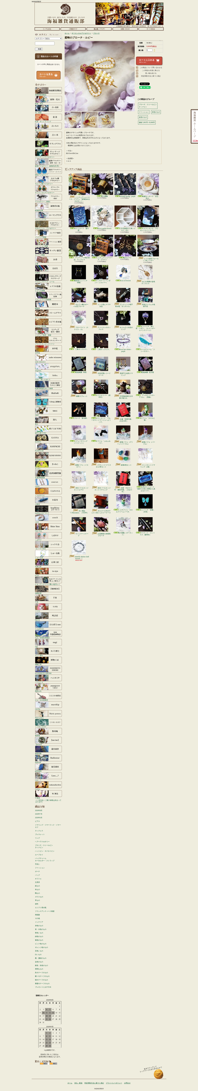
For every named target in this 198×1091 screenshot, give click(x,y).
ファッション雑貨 (41, 246)
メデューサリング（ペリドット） (80, 442)
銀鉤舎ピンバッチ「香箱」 (80, 281)
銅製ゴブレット (82, 396)
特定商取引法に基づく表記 (151, 76)
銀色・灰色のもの (41, 965)
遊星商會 (38, 753)
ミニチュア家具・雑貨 (43, 335)
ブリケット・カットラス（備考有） (147, 534)
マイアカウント (47, 34)
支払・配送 (78, 1083)
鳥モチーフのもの (41, 973)
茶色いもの (39, 951)
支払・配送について (73, 29)
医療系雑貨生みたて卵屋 (44, 388)
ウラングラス (40, 148)
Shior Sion (38, 531)
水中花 (37, 353)
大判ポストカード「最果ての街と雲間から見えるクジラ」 (145, 489)
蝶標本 (37, 308)
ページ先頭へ (158, 1075)
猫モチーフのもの (41, 980)
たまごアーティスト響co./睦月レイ (47, 584)
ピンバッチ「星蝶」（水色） (147, 511)
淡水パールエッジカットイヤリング (103, 489)
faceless (37, 789)
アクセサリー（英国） (43, 201)
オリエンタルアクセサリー (44, 193)
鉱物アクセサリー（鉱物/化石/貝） (47, 166)
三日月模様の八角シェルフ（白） (127, 229)
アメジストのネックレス (104, 328)
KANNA (38, 442)
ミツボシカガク (40, 727)
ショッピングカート (151, 29)
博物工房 (38, 664)
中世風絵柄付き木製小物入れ (126, 397)
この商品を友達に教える (151, 70)
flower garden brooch (104, 228)
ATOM (53, 1064)
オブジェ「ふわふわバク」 (103, 442)
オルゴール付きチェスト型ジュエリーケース (101, 512)
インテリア (39, 922)
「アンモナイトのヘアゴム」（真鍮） (147, 396)
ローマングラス (40, 219)
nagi (36, 646)
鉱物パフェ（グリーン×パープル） (125, 443)
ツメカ (37, 611)
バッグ (37, 875)
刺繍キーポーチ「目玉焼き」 (150, 197)
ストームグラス (40, 317)
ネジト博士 (39, 655)
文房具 (37, 273)
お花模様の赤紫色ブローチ (104, 535)
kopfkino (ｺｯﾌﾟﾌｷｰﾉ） (42, 513)
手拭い (37, 864)
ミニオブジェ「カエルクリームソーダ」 (124, 511)
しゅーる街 (39, 557)
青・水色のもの (40, 929)
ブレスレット (40, 834)
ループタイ (39, 855)
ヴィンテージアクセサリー (44, 157)
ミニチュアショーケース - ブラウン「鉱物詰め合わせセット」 (79, 199)
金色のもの (39, 962)
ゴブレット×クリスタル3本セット (103, 466)
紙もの (37, 886)
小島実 (37, 504)
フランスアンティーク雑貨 (44, 911)
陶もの (37, 893)
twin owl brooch (125, 281)
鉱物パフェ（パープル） (148, 443)
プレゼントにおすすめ (43, 987)
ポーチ (37, 871)
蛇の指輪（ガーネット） (125, 534)
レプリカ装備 (40, 290)
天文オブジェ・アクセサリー (45, 228)
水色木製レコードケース (104, 374)
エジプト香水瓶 (40, 326)
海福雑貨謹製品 (40, 95)
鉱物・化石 (39, 104)
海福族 (37, 915)
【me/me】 (38, 744)
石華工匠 (38, 566)
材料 (36, 904)
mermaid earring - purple (127, 196)
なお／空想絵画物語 (42, 638)
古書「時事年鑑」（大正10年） (125, 420)
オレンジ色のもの (41, 947)
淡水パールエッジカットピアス (81, 489)
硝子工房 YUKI (40, 433)
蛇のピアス (127, 258)
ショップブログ (99, 29)
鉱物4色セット (126, 465)
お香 (36, 264)
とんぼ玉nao (39, 629)
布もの (37, 889)
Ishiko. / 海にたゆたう (42, 379)
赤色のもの (39, 926)
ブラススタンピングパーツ (44, 344)
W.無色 (37, 798)
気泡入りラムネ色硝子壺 (148, 305)
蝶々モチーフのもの (42, 976)
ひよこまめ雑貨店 (41, 700)
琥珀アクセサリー (41, 175)
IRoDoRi (38, 397)
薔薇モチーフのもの (42, 983)
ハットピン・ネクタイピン (44, 851)
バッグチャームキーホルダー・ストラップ (44, 859)
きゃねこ (38, 468)
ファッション (40, 868)
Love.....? (38, 780)
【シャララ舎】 (40, 549)
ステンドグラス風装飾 (43, 299)
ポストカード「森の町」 (81, 229)
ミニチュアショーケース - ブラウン (104, 259)
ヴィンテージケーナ (81, 535)
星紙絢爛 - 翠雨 (80, 372)
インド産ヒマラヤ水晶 (104, 305)
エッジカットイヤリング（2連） (147, 466)
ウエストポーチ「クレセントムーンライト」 (149, 229)
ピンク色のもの (40, 944)
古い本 (37, 139)
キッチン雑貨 (40, 255)
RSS (44, 1064)
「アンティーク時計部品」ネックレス (82, 259)
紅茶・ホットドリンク (43, 121)
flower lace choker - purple (125, 350)
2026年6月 (38, 818)
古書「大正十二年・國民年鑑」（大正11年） (123, 490)
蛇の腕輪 (104, 196)
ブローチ (96, 33)
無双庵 (37, 735)
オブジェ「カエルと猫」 (147, 419)
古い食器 (38, 112)
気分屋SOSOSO (40, 460)
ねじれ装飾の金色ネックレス (148, 282)
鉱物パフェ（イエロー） (81, 466)
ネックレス (39, 831)
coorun (37, 486)
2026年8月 (38, 810)
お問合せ (125, 29)
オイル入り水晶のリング (126, 328)
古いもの (38, 130)
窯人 (36, 424)
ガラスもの (39, 897)
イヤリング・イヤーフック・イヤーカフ (48, 826)
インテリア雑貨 (40, 237)
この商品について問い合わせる (151, 68)
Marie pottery (39, 718)
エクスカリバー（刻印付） (103, 396)
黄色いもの (39, 933)
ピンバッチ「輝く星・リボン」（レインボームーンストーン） (145, 328)
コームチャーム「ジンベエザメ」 (147, 350)
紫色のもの (39, 940)
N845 (37, 415)
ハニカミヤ (39, 682)
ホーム (47, 29)
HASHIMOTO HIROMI (43, 673)
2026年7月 (38, 814)
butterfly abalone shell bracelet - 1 (82, 558)
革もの (37, 900)
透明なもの (39, 969)
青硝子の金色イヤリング (126, 374)
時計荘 (37, 620)
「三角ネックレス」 (81, 349)
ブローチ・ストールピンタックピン (44, 846)
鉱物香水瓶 (39, 210)
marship (37, 709)
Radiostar (38, 762)
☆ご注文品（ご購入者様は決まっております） (48, 801)
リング (37, 838)
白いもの (38, 954)
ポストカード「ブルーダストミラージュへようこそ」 (101, 420)
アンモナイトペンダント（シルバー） (102, 281)
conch (37, 522)
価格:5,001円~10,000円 (147, 122)
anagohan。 (39, 371)
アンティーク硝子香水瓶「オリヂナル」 (124, 305)
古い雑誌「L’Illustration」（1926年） (79, 512)
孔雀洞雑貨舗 (40, 477)
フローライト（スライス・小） (81, 328)
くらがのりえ (40, 495)
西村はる (38, 691)
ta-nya (37, 575)
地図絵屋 (38, 593)
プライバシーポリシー (114, 1083)
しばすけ (38, 540)
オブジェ (38, 879)
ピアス (37, 821)
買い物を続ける (151, 73)
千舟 (36, 602)
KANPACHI (39, 451)
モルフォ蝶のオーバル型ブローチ (80, 305)
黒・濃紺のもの (40, 958)
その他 (37, 918)
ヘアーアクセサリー (42, 842)
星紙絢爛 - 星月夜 (147, 372)
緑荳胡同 (38, 771)
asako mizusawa (40, 362)
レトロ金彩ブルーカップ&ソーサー (151, 259)
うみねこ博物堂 (40, 406)
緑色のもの (39, 936)
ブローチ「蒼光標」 (81, 418)
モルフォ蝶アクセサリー (44, 184)
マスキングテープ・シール (44, 282)
